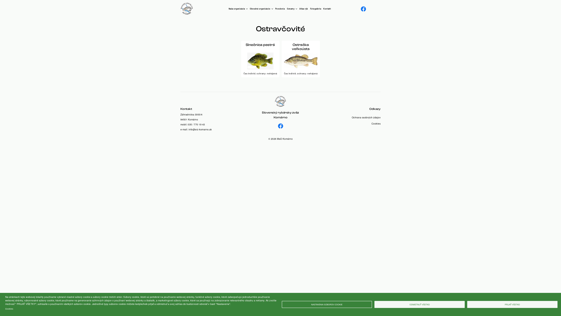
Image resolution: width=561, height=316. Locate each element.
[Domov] (186, 4)
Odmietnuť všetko (420, 304)
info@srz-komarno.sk (200, 129)
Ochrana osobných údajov (366, 117)
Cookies (9, 308)
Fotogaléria (315, 8)
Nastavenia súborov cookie (326, 304)
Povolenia (280, 8)
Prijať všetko (512, 304)
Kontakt (327, 8)
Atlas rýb (303, 8)
